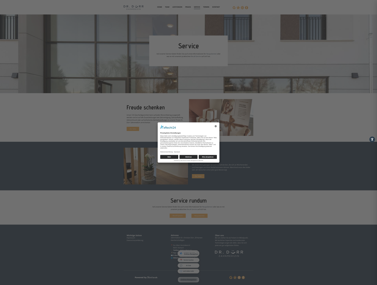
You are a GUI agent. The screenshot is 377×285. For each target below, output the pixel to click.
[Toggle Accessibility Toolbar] (372, 139)
